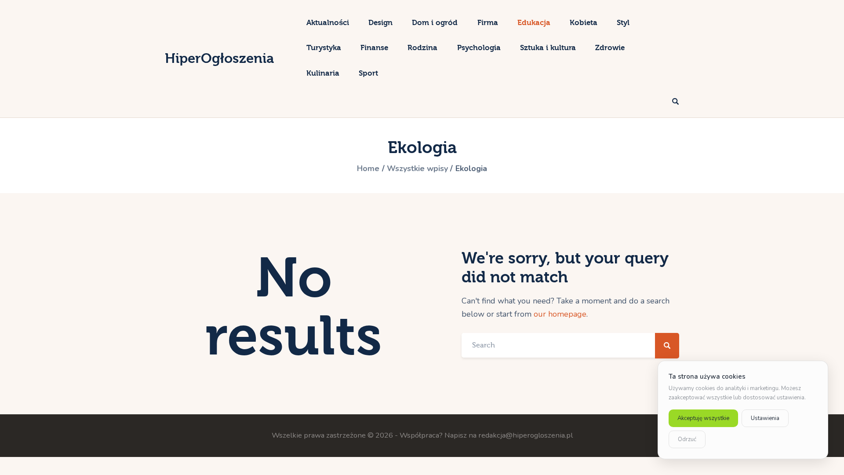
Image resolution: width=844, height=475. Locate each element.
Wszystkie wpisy (417, 168)
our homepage (560, 314)
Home (368, 168)
